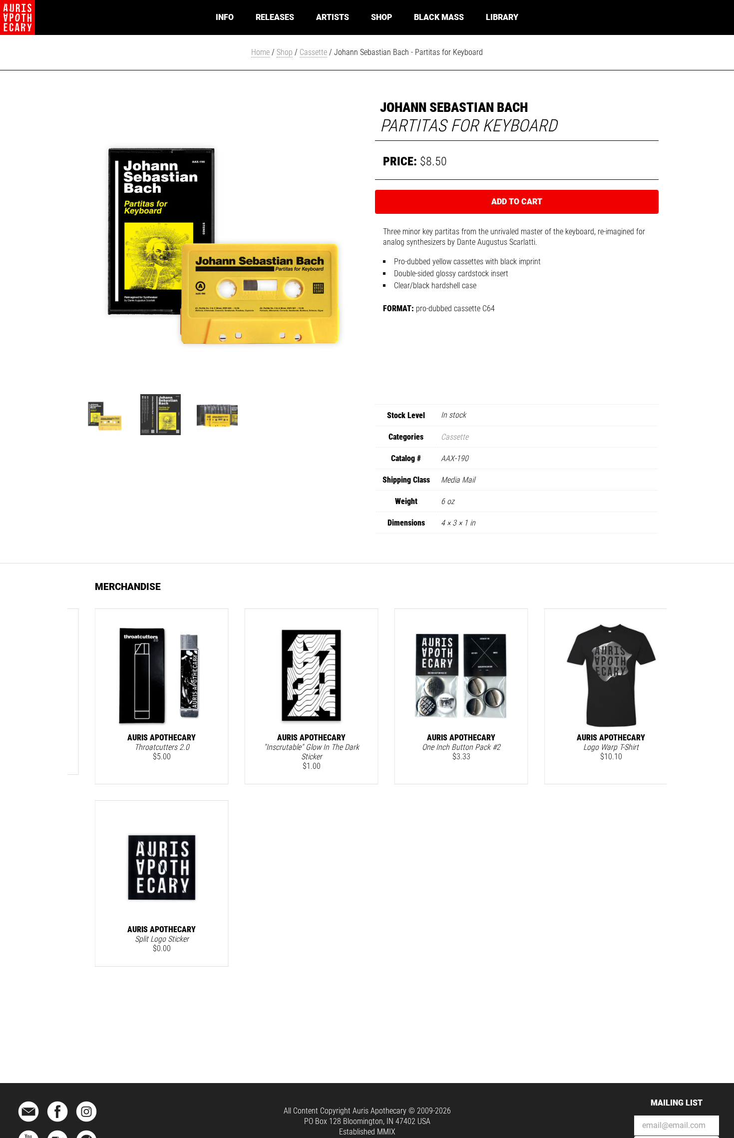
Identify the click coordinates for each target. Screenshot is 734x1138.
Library (502, 17)
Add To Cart (516, 201)
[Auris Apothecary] (17, 17)
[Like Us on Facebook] (57, 1122)
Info (225, 17)
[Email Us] (28, 1122)
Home (260, 52)
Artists (332, 17)
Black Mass (439, 17)
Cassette (313, 52)
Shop (381, 17)
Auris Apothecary (379, 1111)
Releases (275, 17)
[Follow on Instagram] (86, 1122)
